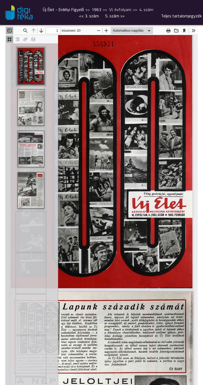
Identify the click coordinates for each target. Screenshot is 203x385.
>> (114, 16)
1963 (96, 9)
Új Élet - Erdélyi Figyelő (63, 9)
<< (89, 16)
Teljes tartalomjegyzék (181, 16)
